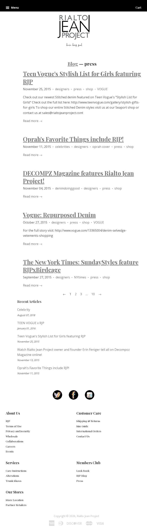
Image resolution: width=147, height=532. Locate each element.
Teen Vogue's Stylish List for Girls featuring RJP (82, 77)
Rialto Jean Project (88, 516)
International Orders (88, 431)
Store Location (14, 500)
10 (93, 294)
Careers (10, 446)
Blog (73, 63)
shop (89, 89)
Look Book (82, 470)
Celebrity (23, 309)
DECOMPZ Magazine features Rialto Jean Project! (78, 177)
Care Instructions (16, 470)
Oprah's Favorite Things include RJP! (73, 139)
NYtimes (80, 277)
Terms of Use (14, 426)
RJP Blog (81, 475)
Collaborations (14, 441)
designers (62, 89)
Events (10, 451)
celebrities (62, 147)
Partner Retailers (16, 505)
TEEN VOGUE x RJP (30, 323)
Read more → (32, 121)
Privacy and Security (18, 431)
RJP (8, 421)
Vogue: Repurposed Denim (59, 215)
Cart (138, 7)
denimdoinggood (67, 188)
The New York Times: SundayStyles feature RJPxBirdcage (80, 266)
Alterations (12, 475)
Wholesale (12, 436)
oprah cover (101, 147)
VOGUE (102, 89)
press (78, 89)
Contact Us (83, 436)
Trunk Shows (13, 480)
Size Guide (82, 426)
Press (79, 480)
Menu (14, 7)
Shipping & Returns (88, 421)
